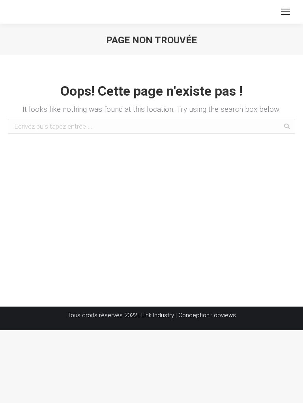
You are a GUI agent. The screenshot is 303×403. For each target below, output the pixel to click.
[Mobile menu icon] (285, 11)
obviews (225, 315)
